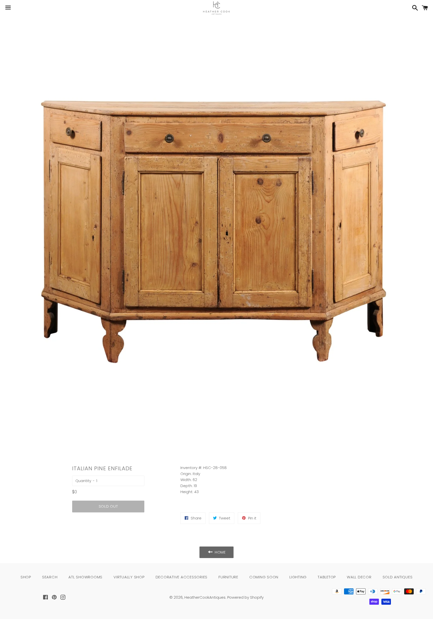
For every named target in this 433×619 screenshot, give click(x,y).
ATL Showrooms (85, 577)
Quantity (83, 480)
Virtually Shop (129, 577)
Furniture (228, 577)
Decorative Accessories (182, 577)
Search (50, 577)
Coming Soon (263, 577)
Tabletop (327, 577)
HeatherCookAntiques (205, 597)
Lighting (298, 577)
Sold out (108, 506)
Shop (26, 577)
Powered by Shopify (245, 597)
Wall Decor (359, 577)
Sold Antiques (398, 577)
